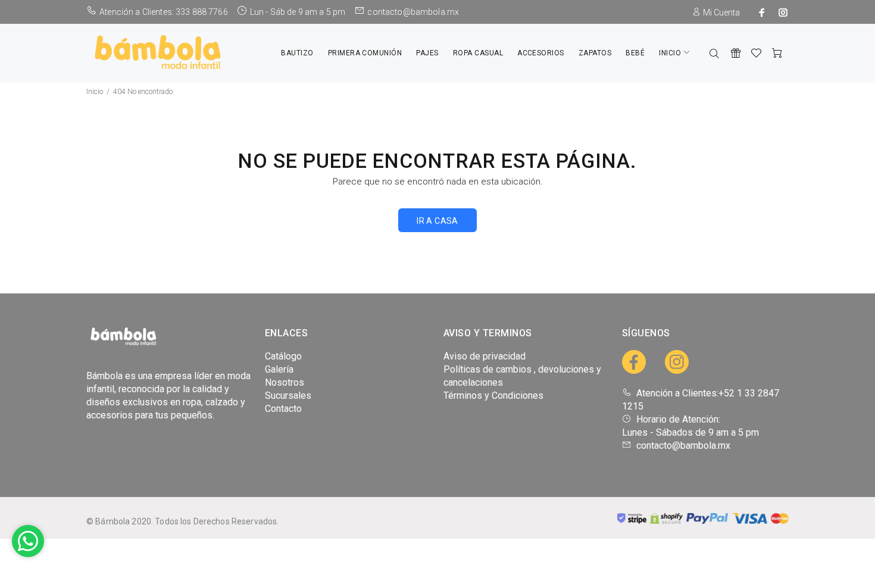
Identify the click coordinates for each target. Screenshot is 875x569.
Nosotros (284, 382)
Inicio (94, 91)
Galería (279, 369)
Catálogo (283, 356)
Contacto (283, 408)
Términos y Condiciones (493, 395)
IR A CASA (437, 221)
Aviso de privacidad (484, 356)
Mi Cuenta (720, 12)
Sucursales (288, 395)
